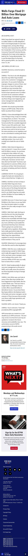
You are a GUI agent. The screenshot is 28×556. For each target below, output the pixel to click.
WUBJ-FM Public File (8, 545)
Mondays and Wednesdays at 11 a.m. (14, 394)
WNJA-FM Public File (8, 541)
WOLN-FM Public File (8, 543)
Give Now (22, 2)
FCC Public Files (7, 532)
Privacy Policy (6, 509)
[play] (2, 554)
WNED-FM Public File (8, 540)
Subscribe (14, 448)
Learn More (14, 409)
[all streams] (26, 554)
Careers (5, 519)
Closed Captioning (7, 525)
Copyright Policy (7, 512)
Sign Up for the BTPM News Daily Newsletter (14, 433)
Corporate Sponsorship (8, 522)
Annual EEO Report (7, 529)
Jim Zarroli (9, 21)
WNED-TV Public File (8, 538)
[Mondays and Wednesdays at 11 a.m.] (14, 377)
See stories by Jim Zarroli (17, 348)
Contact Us (5, 505)
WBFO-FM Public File (8, 542)
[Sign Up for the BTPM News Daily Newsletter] (14, 422)
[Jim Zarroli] (5, 339)
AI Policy (5, 515)
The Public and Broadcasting (10, 546)
